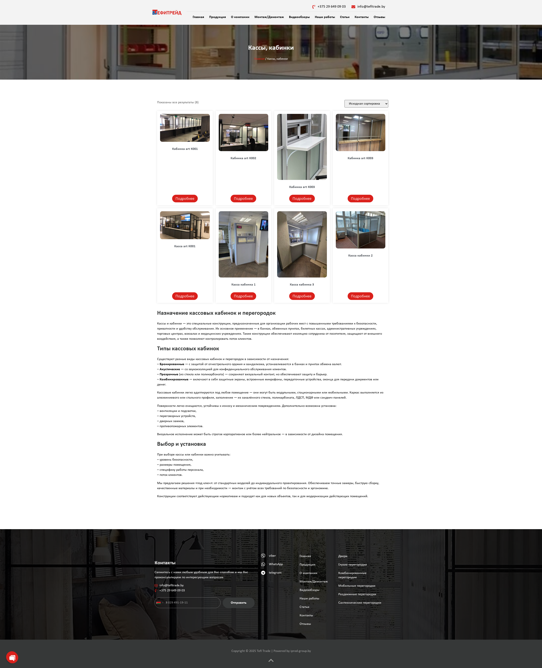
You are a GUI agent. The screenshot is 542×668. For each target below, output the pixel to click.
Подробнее (185, 198)
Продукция (217, 17)
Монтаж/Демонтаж (269, 17)
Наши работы (325, 17)
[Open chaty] (12, 657)
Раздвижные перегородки (357, 594)
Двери (342, 556)
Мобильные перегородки (356, 586)
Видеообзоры (299, 17)
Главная (198, 17)
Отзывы (379, 17)
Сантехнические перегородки (359, 603)
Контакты (362, 17)
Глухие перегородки (352, 564)
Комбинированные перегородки (352, 575)
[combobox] (160, 603)
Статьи (345, 17)
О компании (240, 17)
